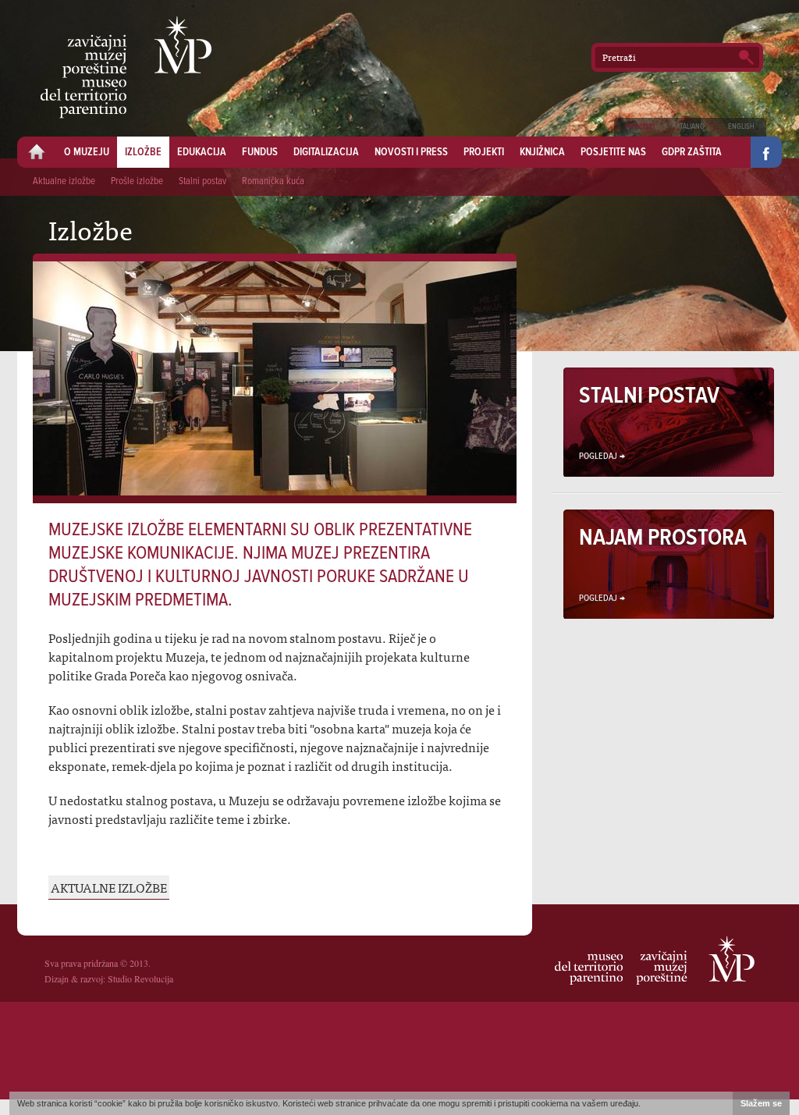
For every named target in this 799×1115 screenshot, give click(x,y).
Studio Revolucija (140, 978)
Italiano (691, 127)
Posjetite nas (613, 152)
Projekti (483, 152)
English (741, 127)
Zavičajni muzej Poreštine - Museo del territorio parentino (126, 67)
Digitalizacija (326, 152)
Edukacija (201, 152)
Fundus (260, 152)
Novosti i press (411, 152)
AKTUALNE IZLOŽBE (109, 887)
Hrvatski (640, 127)
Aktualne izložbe (64, 181)
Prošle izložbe (137, 181)
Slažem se (761, 1103)
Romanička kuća (273, 181)
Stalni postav (202, 181)
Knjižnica (542, 152)
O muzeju (86, 152)
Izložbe (143, 152)
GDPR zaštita (692, 152)
